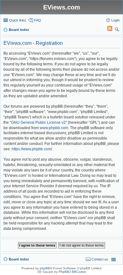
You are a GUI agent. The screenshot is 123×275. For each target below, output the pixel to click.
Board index (19, 259)
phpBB (45, 268)
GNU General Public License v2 (38, 122)
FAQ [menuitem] (37, 20)
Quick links (17, 20)
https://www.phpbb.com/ (32, 149)
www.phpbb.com (54, 128)
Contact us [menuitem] (99, 259)
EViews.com (61, 7)
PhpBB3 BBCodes (72, 271)
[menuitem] (107, 29)
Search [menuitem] (117, 30)
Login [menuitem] (115, 20)
